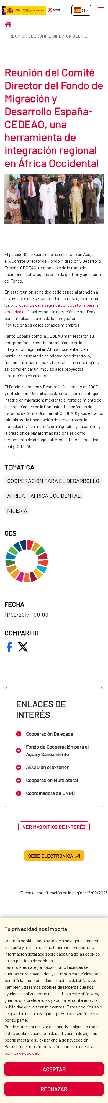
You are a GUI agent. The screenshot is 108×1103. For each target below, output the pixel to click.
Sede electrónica (50, 856)
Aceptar (54, 1069)
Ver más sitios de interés (54, 827)
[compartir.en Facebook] (9, 647)
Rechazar (54, 1089)
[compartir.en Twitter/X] (23, 647)
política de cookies (21, 1053)
